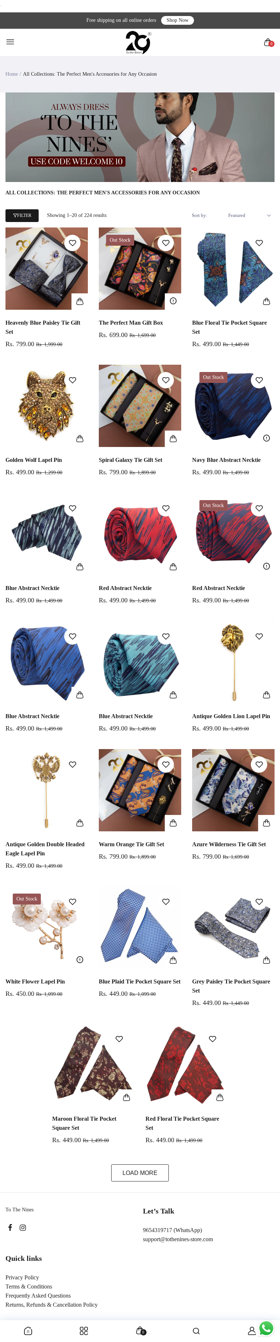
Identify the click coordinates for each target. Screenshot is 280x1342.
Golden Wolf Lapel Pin (33, 460)
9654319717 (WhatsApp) (172, 1230)
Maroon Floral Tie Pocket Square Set (84, 1123)
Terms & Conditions (28, 1286)
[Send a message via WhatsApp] (266, 1328)
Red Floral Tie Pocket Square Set (182, 1123)
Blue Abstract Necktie (32, 588)
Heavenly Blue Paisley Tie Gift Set (42, 327)
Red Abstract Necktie (125, 588)
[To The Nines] (138, 42)
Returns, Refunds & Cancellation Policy (51, 1305)
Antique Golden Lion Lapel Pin (231, 716)
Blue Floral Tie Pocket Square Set (229, 327)
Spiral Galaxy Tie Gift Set (130, 460)
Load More (140, 1173)
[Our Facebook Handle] (10, 1227)
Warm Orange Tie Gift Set (131, 844)
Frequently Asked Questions (38, 1295)
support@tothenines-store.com (178, 1239)
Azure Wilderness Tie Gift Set (229, 844)
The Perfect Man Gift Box (131, 323)
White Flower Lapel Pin (35, 981)
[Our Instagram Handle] (22, 1227)
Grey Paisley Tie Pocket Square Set (231, 986)
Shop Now (177, 20)
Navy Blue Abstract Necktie (226, 460)
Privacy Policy (22, 1277)
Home (11, 74)
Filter (24, 215)
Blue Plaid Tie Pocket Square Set (139, 981)
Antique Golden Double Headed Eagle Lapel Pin (45, 848)
